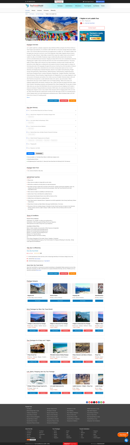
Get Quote (43, 330)
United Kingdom (96, 437)
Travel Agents (87, 5)
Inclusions (39, 10)
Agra (67, 434)
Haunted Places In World (32, 418)
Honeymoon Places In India (53, 420)
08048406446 (56, 392)
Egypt (94, 434)
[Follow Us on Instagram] (104, 402)
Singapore (56, 437)
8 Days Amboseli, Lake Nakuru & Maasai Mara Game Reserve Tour (88, 354)
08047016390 (101, 361)
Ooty (67, 432)
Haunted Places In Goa (92, 418)
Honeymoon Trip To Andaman (93, 420)
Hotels (103, 5)
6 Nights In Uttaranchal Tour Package (81, 323)
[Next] (103, 293)
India (82, 430)
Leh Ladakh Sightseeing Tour (57, 386)
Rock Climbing (70, 410)
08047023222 (101, 392)
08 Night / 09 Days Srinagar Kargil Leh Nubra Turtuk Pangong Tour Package (45, 386)
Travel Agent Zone (88, 1)
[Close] (127, 432)
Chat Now (123, 435)
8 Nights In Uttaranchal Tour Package (59, 323)
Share (75, 18)
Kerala (55, 430)
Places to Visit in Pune (92, 414)
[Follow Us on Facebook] (87, 402)
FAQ (40, 436)
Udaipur (55, 436)
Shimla (55, 432)
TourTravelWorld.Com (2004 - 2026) (42, 443)
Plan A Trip (64, 100)
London (95, 432)
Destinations (69, 5)
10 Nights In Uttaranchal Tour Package (37, 323)
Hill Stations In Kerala (51, 410)
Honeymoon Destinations (52, 422)
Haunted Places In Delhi (72, 416)
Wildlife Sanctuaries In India (93, 408)
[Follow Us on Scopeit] (101, 402)
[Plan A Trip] (92, 41)
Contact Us (29, 430)
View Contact (37, 258)
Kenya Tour (98, 354)
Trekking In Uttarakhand (32, 412)
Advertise (29, 434)
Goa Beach (29, 408)
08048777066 (33, 361)
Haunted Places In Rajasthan (73, 418)
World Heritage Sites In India (33, 410)
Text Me (72, 100)
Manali (67, 430)
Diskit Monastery (99, 295)
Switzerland (68, 437)
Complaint (29, 432)
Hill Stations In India (71, 408)
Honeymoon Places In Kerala (33, 422)
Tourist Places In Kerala (32, 414)
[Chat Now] (126, 440)
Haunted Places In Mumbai (52, 418)
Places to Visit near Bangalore (33, 416)
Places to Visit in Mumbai (52, 414)
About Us (41, 432)
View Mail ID (47, 260)
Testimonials (42, 434)
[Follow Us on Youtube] (96, 402)
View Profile (30, 253)
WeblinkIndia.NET (101, 443)
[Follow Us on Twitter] (94, 402)
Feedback (41, 430)
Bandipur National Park (52, 408)
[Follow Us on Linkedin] (99, 402)
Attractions (78, 5)
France (82, 437)
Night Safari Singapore (92, 410)
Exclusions (46, 10)
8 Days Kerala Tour (32, 354)
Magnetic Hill (31, 295)
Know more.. (39, 270)
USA (82, 436)
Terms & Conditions (31, 437)
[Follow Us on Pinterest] (92, 402)
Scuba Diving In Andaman (92, 412)
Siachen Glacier (54, 295)
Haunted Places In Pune (32, 420)
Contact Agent (53, 100)
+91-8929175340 (31, 1)
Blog (40, 437)
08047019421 (78, 392)
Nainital (55, 434)
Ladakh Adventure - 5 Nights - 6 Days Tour (83, 386)
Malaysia (68, 436)
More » (28, 97)
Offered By (53, 10)
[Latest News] (89, 402)
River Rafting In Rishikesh (72, 412)
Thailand (95, 436)
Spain (82, 434)
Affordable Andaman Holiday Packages (59, 354)
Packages (60, 5)
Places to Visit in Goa (71, 414)
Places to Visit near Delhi (52, 416)
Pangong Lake (76, 295)
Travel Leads (101, 1)
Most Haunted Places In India (93, 416)
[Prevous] (27, 323)
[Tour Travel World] (34, 6)
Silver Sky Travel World (32, 250)
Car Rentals (96, 5)
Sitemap (28, 436)
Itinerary (33, 10)
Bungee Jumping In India (52, 412)
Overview (27, 10)
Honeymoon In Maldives (72, 420)
